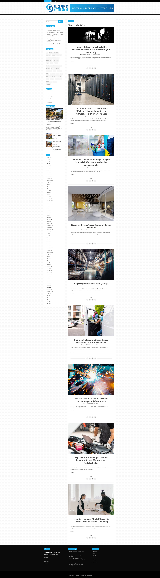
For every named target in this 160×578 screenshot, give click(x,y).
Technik (84, 403)
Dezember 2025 (49, 174)
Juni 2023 (48, 235)
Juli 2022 (48, 256)
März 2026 (49, 167)
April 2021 (49, 283)
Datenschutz (46, 561)
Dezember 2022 (49, 248)
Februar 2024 (49, 219)
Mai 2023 (48, 237)
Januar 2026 (49, 172)
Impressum (46, 562)
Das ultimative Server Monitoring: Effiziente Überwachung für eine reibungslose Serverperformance (91, 111)
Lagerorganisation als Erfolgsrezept (91, 283)
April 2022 (49, 262)
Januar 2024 (49, 221)
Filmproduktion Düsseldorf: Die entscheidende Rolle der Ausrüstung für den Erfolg (91, 50)
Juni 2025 (48, 186)
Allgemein (72, 15)
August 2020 (49, 293)
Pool (57, 73)
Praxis (61, 73)
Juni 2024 (48, 211)
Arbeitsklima (56, 52)
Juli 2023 (48, 233)
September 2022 (50, 252)
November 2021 (50, 270)
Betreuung (48, 57)
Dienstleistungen (83, 54)
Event (52, 63)
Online (47, 73)
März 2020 (49, 303)
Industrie (48, 68)
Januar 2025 (49, 196)
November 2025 (50, 176)
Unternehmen (88, 15)
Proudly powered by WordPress (74, 575)
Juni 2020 (48, 297)
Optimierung (52, 73)
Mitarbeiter (59, 71)
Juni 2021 (48, 281)
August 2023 (49, 231)
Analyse (50, 52)
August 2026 (49, 157)
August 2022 (49, 254)
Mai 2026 (48, 163)
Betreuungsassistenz (55, 57)
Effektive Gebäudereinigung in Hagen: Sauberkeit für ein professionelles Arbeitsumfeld (91, 162)
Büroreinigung (49, 60)
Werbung (55, 81)
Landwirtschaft (49, 71)
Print (47, 76)
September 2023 (50, 229)
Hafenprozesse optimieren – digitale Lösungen (55, 32)
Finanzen (56, 63)
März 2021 (49, 285)
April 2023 (49, 239)
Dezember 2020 (49, 289)
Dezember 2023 (49, 223)
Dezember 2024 (49, 198)
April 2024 (49, 215)
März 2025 (49, 192)
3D (46, 52)
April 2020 (49, 301)
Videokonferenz (49, 81)
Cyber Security (56, 60)
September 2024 (50, 204)
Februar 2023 (49, 244)
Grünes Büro (59, 65)
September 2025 (50, 180)
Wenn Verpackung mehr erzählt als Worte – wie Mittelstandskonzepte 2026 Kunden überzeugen (54, 40)
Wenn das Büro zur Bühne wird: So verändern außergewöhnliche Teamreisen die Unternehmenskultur (55, 35)
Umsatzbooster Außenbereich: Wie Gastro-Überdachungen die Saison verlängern (54, 121)
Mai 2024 (48, 213)
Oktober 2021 (49, 272)
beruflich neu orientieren (56, 55)
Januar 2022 (49, 268)
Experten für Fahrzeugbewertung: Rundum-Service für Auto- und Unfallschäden (91, 460)
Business (76, 15)
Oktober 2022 (49, 250)
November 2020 (50, 291)
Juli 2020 (48, 295)
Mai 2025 (48, 188)
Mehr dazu (72, 61)
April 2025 (49, 190)
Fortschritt (48, 65)
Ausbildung (48, 55)
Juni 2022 (48, 258)
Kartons (52, 68)
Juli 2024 (48, 209)
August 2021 (49, 276)
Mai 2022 (48, 260)
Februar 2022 (49, 266)
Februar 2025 (49, 194)
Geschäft (53, 65)
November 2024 (50, 200)
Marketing (82, 15)
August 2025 (49, 182)
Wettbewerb (48, 84)
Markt (54, 71)
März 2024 (49, 217)
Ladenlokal (58, 68)
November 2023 (50, 225)
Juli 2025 (48, 184)
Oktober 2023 (49, 227)
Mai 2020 (48, 299)
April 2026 (49, 165)
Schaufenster (59, 76)
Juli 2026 (48, 159)
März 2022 (49, 264)
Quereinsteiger (52, 76)
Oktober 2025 (49, 178)
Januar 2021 (49, 287)
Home (67, 15)
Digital (47, 63)
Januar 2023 (49, 246)
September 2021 (50, 274)
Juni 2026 (48, 161)
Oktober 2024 (49, 202)
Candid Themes (89, 575)
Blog (93, 15)
